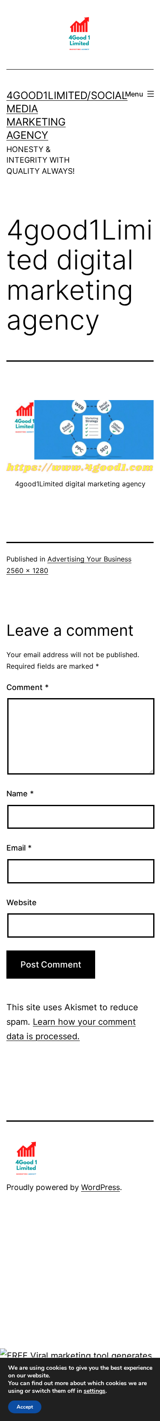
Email (19, 847)
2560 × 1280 (27, 570)
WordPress (100, 1187)
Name (20, 793)
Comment (27, 687)
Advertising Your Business (89, 559)
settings (94, 1391)
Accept (25, 1406)
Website (21, 902)
